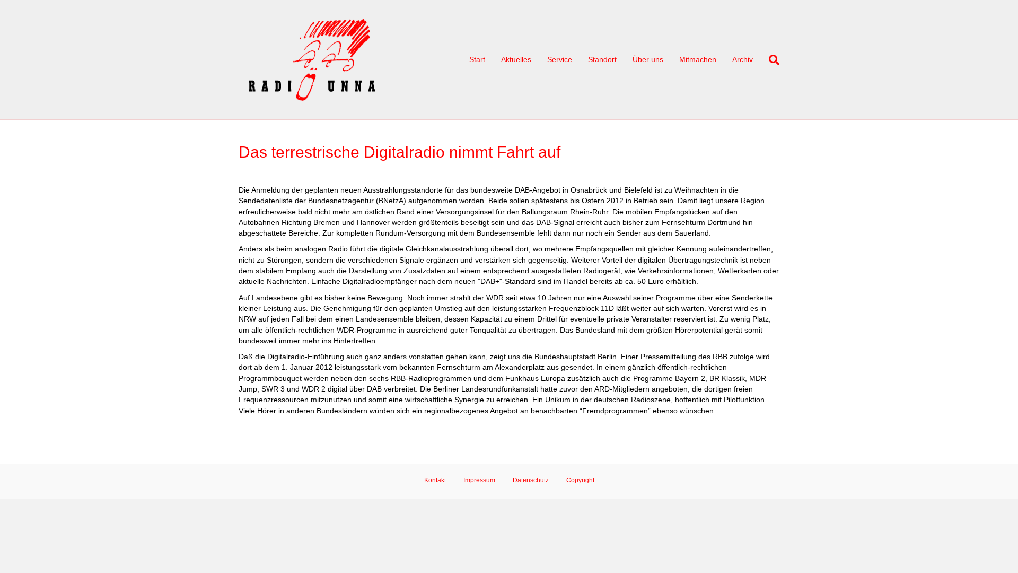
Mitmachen (697, 59)
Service (559, 59)
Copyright (580, 480)
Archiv (742, 59)
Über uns (648, 59)
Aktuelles (516, 59)
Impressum (479, 480)
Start (477, 59)
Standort (602, 59)
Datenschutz (531, 480)
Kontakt (435, 480)
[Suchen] (770, 60)
